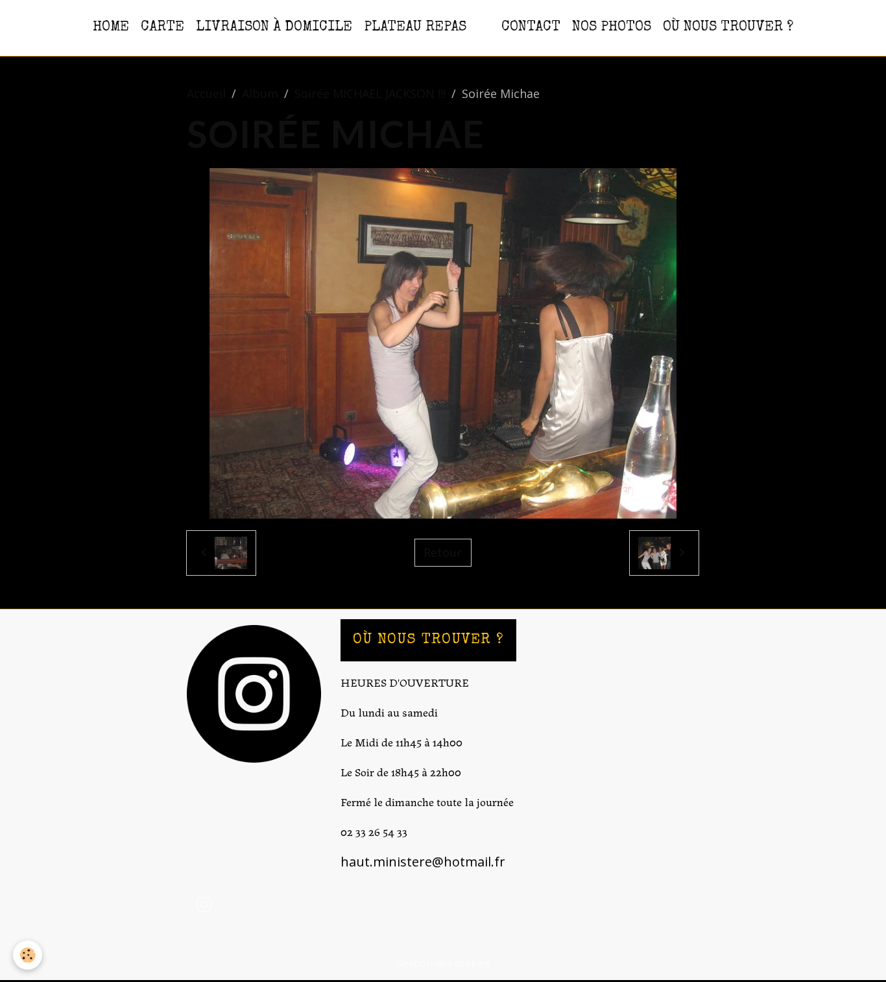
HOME (111, 27)
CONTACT (530, 27)
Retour (443, 552)
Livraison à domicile (274, 27)
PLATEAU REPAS (415, 27)
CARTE (162, 27)
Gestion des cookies (443, 962)
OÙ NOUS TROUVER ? (728, 27)
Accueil (206, 93)
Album (260, 93)
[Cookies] (27, 955)
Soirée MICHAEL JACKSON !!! (370, 93)
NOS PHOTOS (611, 27)
